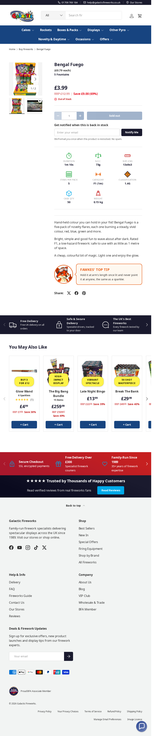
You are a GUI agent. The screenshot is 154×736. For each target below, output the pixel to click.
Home (12, 49)
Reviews (14, 616)
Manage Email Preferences (107, 719)
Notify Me (131, 132)
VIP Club (84, 596)
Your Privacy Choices (68, 711)
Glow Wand (24, 391)
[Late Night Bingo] (93, 371)
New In (83, 535)
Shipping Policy (134, 711)
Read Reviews (110, 490)
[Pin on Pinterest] (84, 293)
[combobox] (81, 15)
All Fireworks (88, 562)
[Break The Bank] (127, 371)
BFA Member (88, 609)
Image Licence (134, 719)
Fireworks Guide (20, 596)
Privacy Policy (44, 711)
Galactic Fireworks (26, 703)
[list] (25, 78)
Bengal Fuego (44, 49)
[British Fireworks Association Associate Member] (13, 691)
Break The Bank (127, 391)
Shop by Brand (89, 555)
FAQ (12, 589)
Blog (82, 589)
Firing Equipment (91, 549)
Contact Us (16, 602)
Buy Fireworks (26, 49)
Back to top (74, 505)
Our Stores (16, 609)
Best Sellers (87, 528)
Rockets (46, 30)
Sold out (114, 115)
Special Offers (88, 542)
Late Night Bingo (92, 391)
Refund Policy (114, 711)
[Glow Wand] (24, 371)
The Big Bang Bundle (58, 393)
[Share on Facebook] (76, 293)
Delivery (14, 582)
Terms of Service (93, 711)
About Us (85, 582)
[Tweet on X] (69, 293)
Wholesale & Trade (92, 602)
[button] (141, 726)
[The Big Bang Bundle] (58, 371)
